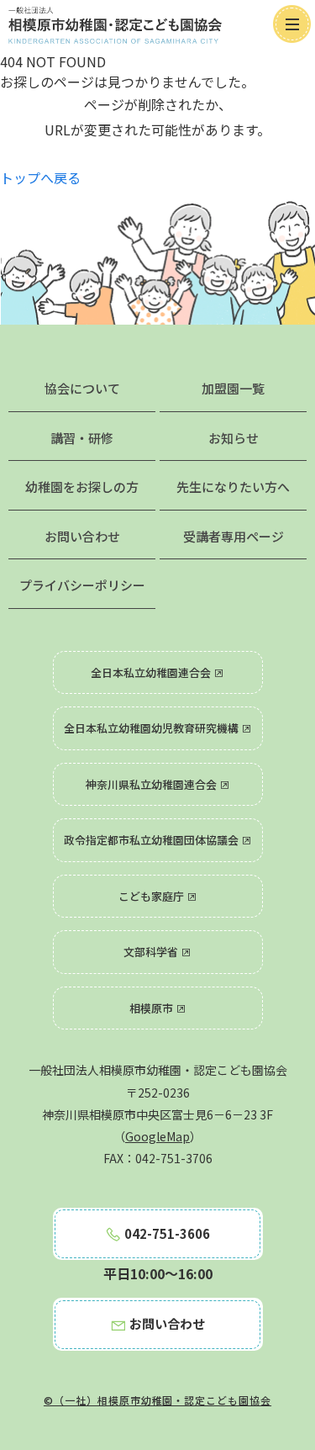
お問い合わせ (82, 536)
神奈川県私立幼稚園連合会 (152, 784)
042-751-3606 (166, 1233)
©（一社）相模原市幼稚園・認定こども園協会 (157, 1400)
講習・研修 (81, 438)
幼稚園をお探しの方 (82, 486)
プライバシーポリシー (82, 585)
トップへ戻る (40, 177)
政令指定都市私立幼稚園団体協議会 (152, 840)
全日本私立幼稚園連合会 (152, 672)
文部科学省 (152, 952)
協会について (82, 388)
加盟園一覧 (233, 388)
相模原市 (152, 1008)
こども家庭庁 (152, 896)
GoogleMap (157, 1136)
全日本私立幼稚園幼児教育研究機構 (152, 728)
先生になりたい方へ (233, 486)
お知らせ (233, 438)
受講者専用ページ (233, 536)
